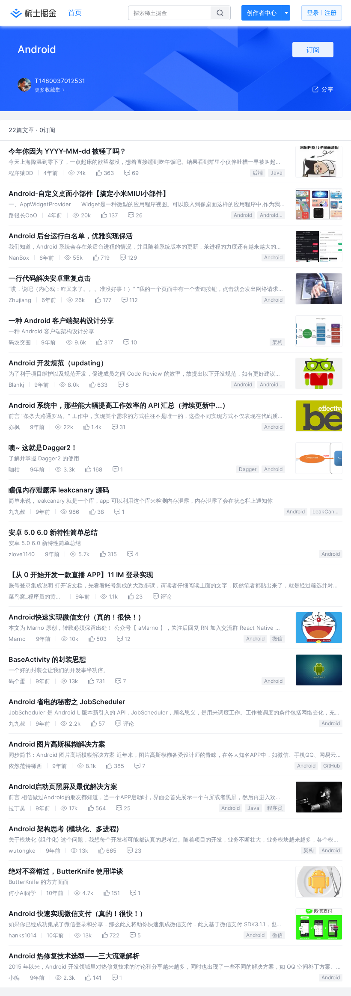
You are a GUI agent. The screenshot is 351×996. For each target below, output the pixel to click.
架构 (277, 342)
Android (243, 215)
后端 (258, 172)
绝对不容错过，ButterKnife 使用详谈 (66, 871)
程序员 (275, 808)
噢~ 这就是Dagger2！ (43, 447)
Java (277, 172)
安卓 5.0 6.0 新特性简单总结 (53, 532)
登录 (321, 12)
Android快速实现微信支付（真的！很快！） (77, 617)
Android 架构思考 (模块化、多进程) (64, 828)
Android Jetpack (272, 215)
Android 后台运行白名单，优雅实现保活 (71, 235)
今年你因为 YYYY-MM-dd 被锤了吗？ (67, 151)
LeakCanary (327, 511)
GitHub (331, 765)
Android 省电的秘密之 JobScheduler (67, 701)
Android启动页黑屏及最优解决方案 (63, 786)
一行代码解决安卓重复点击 (50, 278)
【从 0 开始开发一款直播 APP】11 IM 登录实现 (81, 574)
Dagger (247, 469)
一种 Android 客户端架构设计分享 (61, 320)
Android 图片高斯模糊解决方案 (57, 744)
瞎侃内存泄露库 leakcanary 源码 (59, 490)
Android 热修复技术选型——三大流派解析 (74, 956)
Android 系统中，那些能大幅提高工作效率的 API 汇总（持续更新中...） (119, 405)
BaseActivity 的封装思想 (47, 659)
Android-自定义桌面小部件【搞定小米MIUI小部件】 (89, 193)
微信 (277, 638)
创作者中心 (262, 12)
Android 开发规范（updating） (58, 363)
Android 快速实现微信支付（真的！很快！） (77, 913)
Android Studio (272, 384)
